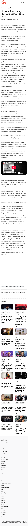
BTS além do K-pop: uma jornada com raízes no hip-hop (6, 428)
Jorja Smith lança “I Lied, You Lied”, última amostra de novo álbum (20, 431)
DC (2, 489)
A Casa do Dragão (6, 483)
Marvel (3, 500)
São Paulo (4, 510)
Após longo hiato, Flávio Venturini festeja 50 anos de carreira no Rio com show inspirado (7, 367)
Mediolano (14, 523)
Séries (3, 474)
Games (3, 463)
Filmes (3, 461)
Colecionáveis (5, 487)
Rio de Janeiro (5, 506)
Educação (4, 494)
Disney (3, 492)
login (14, 292)
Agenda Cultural (5, 442)
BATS (7, 286)
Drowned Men (15, 286)
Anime (3, 457)
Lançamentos (4, 447)
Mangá (3, 467)
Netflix (3, 502)
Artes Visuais (4, 459)
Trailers (3, 514)
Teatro (3, 476)
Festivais (3, 496)
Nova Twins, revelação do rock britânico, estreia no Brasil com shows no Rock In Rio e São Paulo (7, 318)
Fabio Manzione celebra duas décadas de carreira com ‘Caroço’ (7, 386)
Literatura (3, 465)
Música (3, 469)
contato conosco (19, 522)
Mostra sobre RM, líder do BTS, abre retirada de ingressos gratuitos (20, 346)
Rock (2, 508)
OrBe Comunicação (7, 19)
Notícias (3, 449)
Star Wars (3, 512)
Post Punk (22, 286)
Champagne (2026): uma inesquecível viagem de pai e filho (7, 409)
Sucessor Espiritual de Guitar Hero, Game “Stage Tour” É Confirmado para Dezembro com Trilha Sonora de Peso (20, 321)
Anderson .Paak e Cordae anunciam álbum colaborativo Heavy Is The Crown (20, 366)
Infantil (3, 498)
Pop (2, 504)
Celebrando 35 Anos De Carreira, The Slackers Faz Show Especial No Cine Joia (20, 410)
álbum (3, 286)
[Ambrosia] (3, 2)
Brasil (2, 485)
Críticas (3, 445)
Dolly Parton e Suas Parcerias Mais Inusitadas (7, 343)
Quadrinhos (4, 471)
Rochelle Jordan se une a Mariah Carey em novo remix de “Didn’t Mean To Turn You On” (20, 388)
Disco (10, 286)
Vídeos (3, 453)
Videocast (4, 451)
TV (2, 516)
